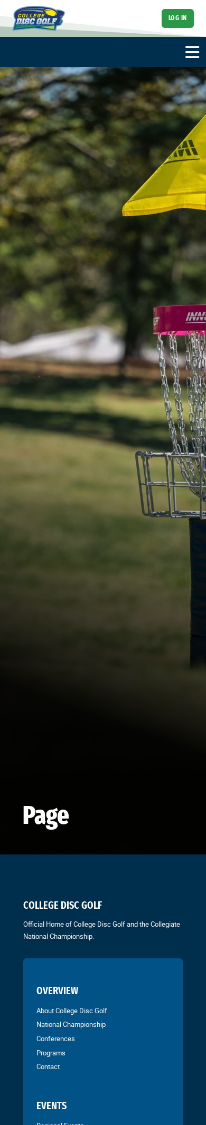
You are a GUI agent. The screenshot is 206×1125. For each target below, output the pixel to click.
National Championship (71, 1024)
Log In (177, 18)
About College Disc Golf (71, 1010)
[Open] (192, 52)
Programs (50, 1052)
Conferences (55, 1038)
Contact (48, 1066)
